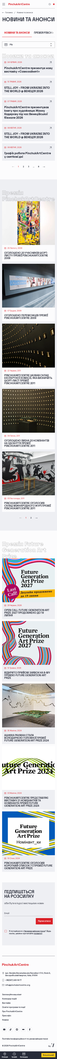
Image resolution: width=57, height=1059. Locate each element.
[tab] (26, 1038)
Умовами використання (34, 931)
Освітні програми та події (13, 1007)
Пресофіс (6, 1016)
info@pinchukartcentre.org (17, 985)
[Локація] (5, 1055)
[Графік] (14, 1055)
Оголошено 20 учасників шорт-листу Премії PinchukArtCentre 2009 (26, 256)
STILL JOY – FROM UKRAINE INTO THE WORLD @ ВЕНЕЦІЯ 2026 (27, 89)
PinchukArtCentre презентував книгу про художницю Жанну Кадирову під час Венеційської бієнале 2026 (26, 113)
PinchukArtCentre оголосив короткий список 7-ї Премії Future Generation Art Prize (28, 866)
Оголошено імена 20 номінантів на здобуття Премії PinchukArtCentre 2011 (26, 443)
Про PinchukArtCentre (12, 1011)
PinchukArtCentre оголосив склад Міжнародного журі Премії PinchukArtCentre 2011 (27, 506)
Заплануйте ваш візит (11, 994)
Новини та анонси (17, 32)
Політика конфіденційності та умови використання (25, 1039)
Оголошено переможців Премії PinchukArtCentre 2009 (26, 316)
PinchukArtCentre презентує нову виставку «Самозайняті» (28, 70)
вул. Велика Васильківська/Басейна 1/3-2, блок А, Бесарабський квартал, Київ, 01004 (28, 974)
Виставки (6, 1003)
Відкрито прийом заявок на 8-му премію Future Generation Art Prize (27, 675)
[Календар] (24, 1055)
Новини (5, 1020)
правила (37, 933)
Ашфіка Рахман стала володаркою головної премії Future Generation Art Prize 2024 (26, 738)
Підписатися (44, 921)
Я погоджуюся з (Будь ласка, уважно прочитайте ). (30, 932)
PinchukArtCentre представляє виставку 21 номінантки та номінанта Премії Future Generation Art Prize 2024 (26, 802)
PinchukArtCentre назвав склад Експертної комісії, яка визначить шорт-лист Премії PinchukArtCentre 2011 (28, 379)
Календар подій (9, 999)
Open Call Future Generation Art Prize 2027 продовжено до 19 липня (26, 613)
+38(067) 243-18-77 (13, 980)
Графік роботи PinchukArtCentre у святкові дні (27, 155)
